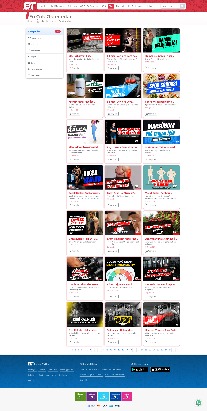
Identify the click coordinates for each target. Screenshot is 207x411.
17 (127, 350)
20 (138, 350)
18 (131, 350)
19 (134, 350)
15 (119, 350)
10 (100, 350)
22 (146, 350)
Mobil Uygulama (57, 6)
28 (170, 350)
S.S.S (104, 6)
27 (166, 350)
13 (111, 350)
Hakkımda (120, 6)
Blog (111, 6)
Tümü (58, 31)
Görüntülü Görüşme (89, 6)
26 (162, 350)
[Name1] (182, 6)
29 (173, 350)
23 (150, 350)
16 (123, 350)
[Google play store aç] (139, 369)
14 (115, 350)
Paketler (43, 6)
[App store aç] (160, 369)
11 (103, 350)
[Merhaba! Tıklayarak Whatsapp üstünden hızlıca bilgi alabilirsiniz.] (198, 403)
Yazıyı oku (75, 68)
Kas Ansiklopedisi (135, 6)
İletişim (150, 6)
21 (142, 350)
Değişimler (72, 6)
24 (154, 350)
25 (158, 350)
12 (107, 350)
